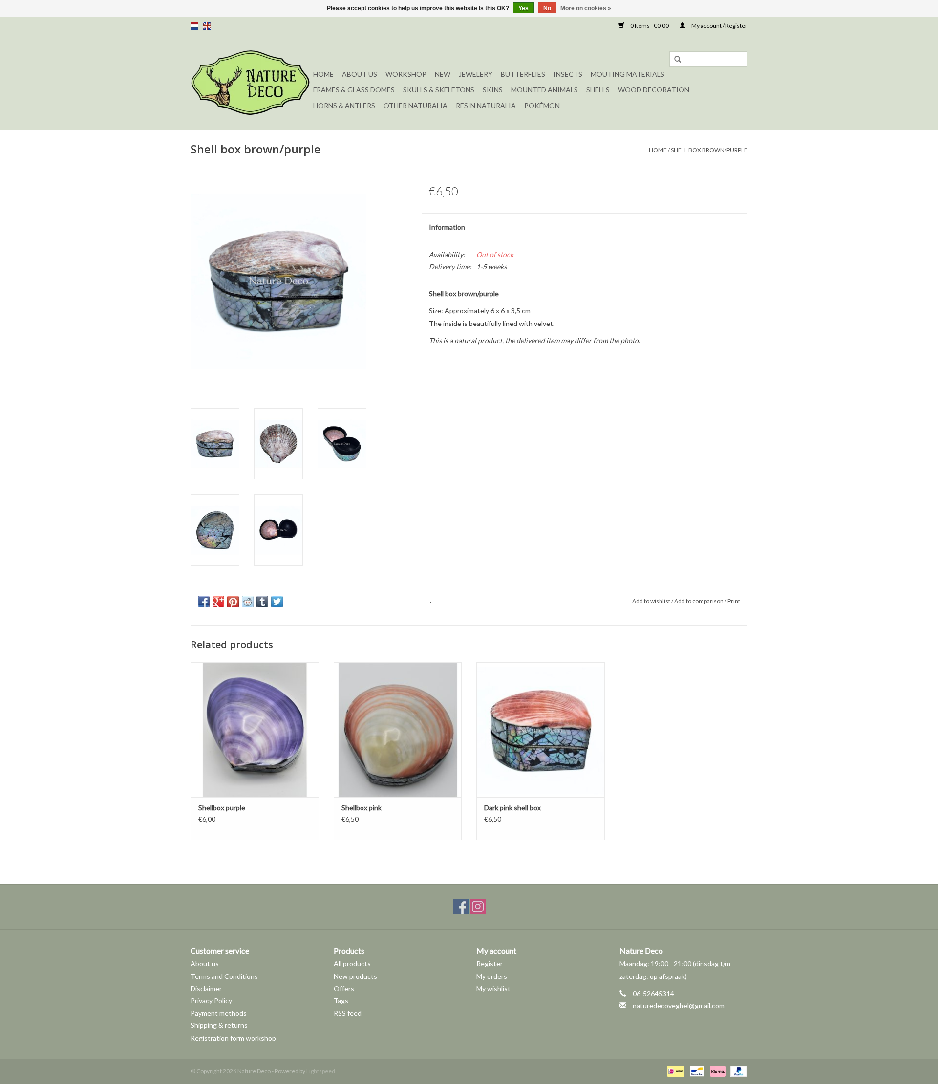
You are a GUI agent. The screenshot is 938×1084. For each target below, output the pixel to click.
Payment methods (219, 1013)
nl (194, 26)
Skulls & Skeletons (438, 90)
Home (323, 74)
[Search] (677, 59)
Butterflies (523, 74)
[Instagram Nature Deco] (478, 906)
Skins (493, 90)
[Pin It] (233, 601)
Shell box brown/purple (709, 149)
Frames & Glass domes (354, 90)
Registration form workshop (233, 1038)
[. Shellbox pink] (398, 729)
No (547, 8)
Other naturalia (416, 105)
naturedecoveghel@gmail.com (679, 1005)
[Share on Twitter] (277, 601)
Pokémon (542, 105)
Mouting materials (627, 74)
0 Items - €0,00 (649, 25)
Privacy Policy (211, 1001)
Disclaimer (206, 988)
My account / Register (718, 25)
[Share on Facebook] (204, 601)
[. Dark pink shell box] (540, 729)
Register (489, 963)
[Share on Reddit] (248, 601)
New (442, 74)
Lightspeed (320, 1071)
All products (352, 963)
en (207, 26)
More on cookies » (585, 8)
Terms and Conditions (224, 976)
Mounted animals (544, 90)
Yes (523, 8)
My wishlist (493, 988)
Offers (344, 988)
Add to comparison (699, 601)
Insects (568, 74)
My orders (491, 976)
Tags (341, 1001)
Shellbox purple (221, 807)
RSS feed (348, 1013)
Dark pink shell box (512, 807)
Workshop (405, 74)
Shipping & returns (219, 1025)
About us (205, 963)
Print (733, 601)
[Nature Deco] (250, 82)
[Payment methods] (674, 1070)
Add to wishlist (651, 601)
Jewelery (475, 74)
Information (447, 227)
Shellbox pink (361, 807)
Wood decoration (653, 90)
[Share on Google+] (218, 601)
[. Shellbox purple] (255, 729)
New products (355, 976)
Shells (598, 90)
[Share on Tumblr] (262, 601)
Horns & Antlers (344, 105)
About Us (359, 74)
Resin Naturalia (486, 105)
